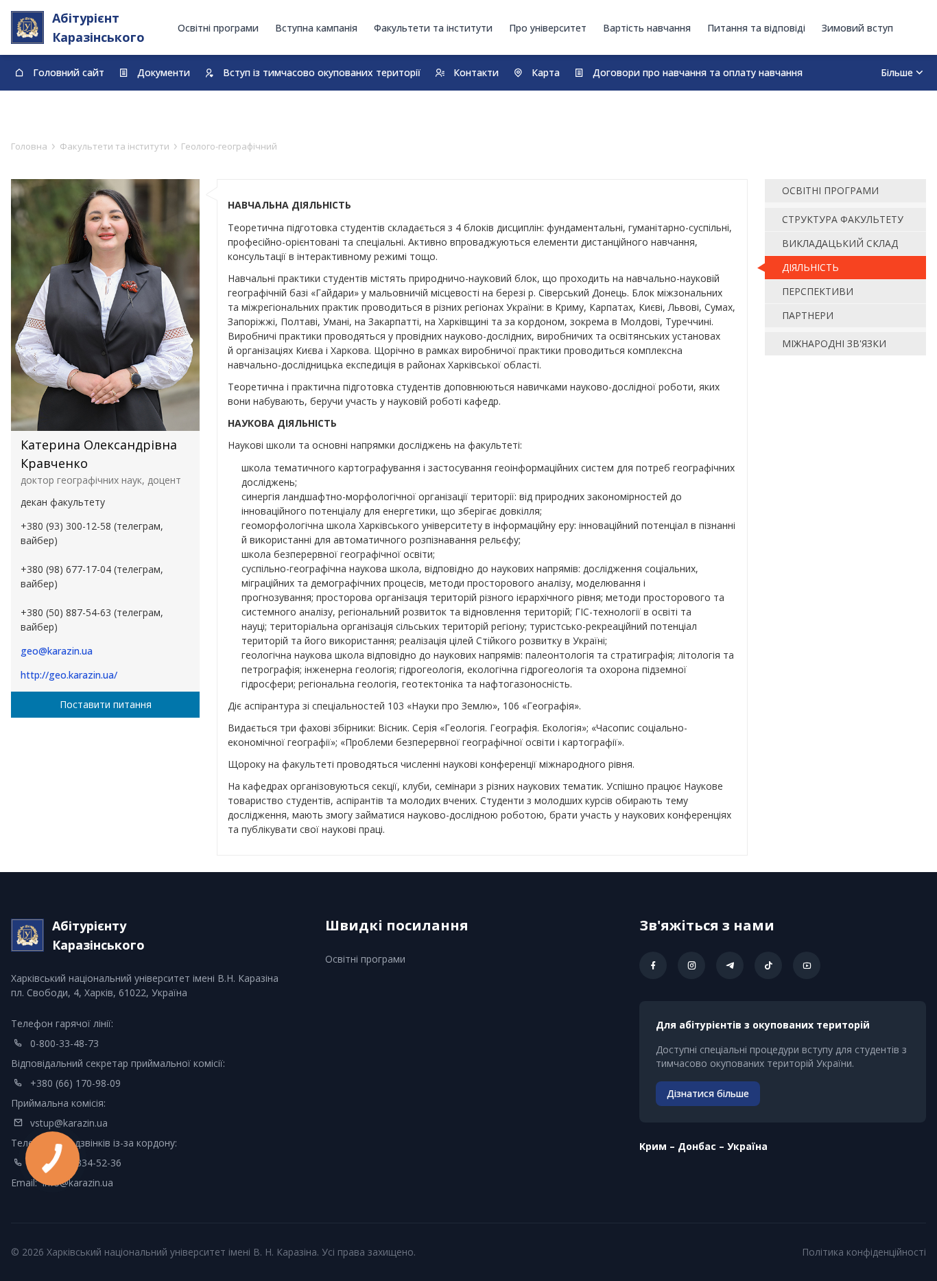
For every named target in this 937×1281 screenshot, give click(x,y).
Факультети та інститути (433, 27)
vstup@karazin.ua (69, 1122)
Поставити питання (106, 704)
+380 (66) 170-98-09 (75, 1083)
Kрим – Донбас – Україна (703, 1146)
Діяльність (810, 267)
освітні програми (830, 190)
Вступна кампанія (316, 27)
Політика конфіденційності (864, 1251)
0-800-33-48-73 (64, 1043)
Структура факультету (842, 219)
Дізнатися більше (708, 1093)
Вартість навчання (647, 27)
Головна (29, 146)
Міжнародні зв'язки (834, 343)
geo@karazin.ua (57, 650)
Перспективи (817, 291)
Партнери (807, 315)
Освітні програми (218, 27)
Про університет (547, 27)
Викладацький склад (840, 243)
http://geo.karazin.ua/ (69, 674)
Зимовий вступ (857, 27)
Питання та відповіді (756, 27)
